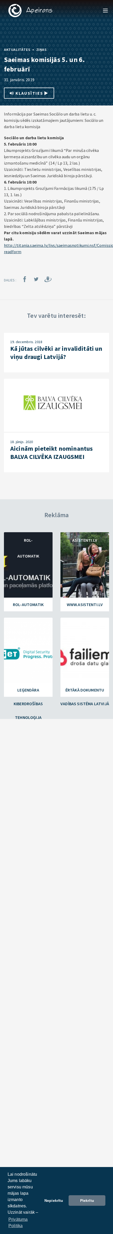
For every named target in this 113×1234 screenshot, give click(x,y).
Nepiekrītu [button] (53, 1200)
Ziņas (41, 49)
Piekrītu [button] (87, 1200)
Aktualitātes (17, 49)
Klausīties (29, 93)
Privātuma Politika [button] (18, 1222)
